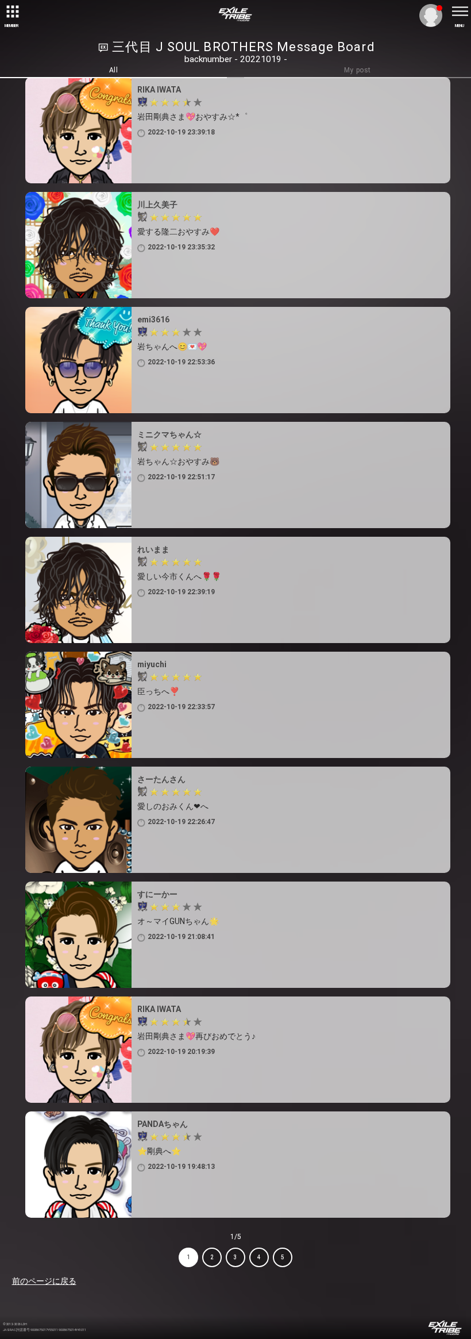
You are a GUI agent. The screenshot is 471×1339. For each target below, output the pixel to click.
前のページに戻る (44, 1281)
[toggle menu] (459, 11)
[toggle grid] (11, 11)
